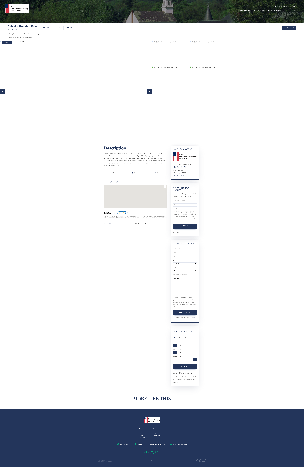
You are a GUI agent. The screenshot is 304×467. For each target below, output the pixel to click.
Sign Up (285, 6)
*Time (174, 267)
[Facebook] (146, 452)
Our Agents (182, 175)
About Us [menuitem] (154, 433)
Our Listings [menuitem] (140, 435)
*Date (174, 260)
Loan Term (176, 335)
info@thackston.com (180, 444)
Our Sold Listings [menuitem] (141, 437)
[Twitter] (157, 452)
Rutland (120, 224)
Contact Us (176, 175)
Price (174, 342)
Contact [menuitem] (295, 10)
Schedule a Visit (191, 243)
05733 (132, 224)
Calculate (185, 366)
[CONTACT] (289, 28)
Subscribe (185, 226)
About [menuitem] (287, 10)
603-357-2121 (294, 6)
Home (105, 224)
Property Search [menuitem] (244, 10)
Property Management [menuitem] (261, 10)
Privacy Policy (185, 219)
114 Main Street (151, 444)
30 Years (178, 337)
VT (115, 224)
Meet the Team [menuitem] (156, 435)
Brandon (126, 224)
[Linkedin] (152, 452)
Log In (278, 6)
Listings (111, 224)
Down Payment (177, 349)
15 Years (185, 337)
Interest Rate (177, 356)
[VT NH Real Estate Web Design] (201, 461)
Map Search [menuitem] (140, 433)
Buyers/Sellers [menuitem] (276, 10)
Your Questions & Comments (180, 274)
